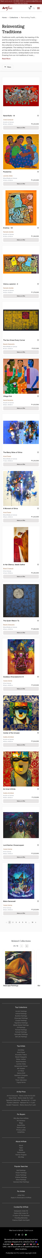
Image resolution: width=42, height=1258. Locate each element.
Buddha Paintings (21, 1016)
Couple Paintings (21, 1020)
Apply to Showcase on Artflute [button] (21, 1197)
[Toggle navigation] (38, 8)
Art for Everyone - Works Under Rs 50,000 (21, 1095)
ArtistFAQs (21, 1132)
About (21, 1145)
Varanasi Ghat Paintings (21, 1182)
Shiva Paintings (21, 1179)
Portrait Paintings (21, 1032)
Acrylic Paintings (21, 1011)
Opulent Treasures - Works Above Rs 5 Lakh (21, 1105)
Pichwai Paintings (21, 1030)
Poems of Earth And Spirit (21, 1220)
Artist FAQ (21, 1195)
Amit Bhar (21, 1050)
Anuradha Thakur (21, 1054)
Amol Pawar (21, 1052)
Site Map (21, 1157)
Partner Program (21, 1155)
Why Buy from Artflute (21, 1118)
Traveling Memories (21, 1218)
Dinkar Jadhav (21, 1059)
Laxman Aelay (21, 1064)
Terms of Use (21, 1127)
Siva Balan (21, 1078)
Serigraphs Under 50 (21, 1211)
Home (4, 17)
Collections (13, 17)
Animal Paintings (21, 1013)
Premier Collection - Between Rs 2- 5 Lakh (21, 1102)
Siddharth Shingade (21, 1075)
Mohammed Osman (21, 1066)
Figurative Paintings (21, 1023)
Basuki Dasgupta (21, 1057)
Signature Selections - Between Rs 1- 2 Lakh (21, 1100)
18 (32, 922)
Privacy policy (21, 1130)
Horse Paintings (21, 1175)
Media (21, 1150)
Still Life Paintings (21, 1036)
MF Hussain (21, 1068)
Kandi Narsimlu (21, 1061)
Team (21, 1148)
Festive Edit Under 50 (21, 1213)
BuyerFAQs (21, 1125)
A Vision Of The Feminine (21, 1215)
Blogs (21, 1123)
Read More (6, 59)
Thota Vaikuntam (21, 1080)
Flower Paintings (21, 1172)
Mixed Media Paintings (21, 1025)
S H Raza (21, 1071)
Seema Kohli (21, 1073)
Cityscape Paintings (21, 1018)
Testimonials (21, 1152)
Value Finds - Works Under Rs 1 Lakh (21, 1098)
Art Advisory (21, 1120)
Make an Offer (21, 127)
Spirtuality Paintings (21, 1034)
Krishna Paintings (21, 1177)
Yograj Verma (21, 1082)
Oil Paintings (21, 1027)
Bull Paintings (21, 1170)
